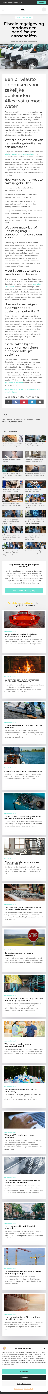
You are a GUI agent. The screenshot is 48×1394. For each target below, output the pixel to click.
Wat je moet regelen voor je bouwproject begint (17, 1045)
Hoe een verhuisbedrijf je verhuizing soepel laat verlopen (22, 1318)
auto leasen (7, 419)
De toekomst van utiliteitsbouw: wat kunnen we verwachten (22, 1182)
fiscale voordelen (33, 419)
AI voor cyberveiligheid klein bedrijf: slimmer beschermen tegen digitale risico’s (34, 521)
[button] (45, 1348)
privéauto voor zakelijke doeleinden (20, 154)
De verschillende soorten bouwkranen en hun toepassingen (23, 1273)
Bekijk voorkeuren (24, 1384)
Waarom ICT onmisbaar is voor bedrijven (19, 1136)
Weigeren (24, 1377)
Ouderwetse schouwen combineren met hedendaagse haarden (22, 681)
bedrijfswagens (19, 419)
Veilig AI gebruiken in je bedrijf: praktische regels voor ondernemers (35, 537)
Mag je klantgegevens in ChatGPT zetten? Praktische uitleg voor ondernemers (11, 553)
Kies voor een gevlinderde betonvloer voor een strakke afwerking (22, 908)
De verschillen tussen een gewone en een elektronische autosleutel (22, 817)
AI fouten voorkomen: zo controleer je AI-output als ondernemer (11, 537)
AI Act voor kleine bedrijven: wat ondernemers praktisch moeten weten (34, 553)
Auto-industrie (24, 18)
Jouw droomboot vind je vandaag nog (23, 771)
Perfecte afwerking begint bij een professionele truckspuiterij (20, 635)
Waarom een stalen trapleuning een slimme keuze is (22, 863)
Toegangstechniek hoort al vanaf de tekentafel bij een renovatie (34, 446)
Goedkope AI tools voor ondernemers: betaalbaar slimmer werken (10, 521)
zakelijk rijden (16, 422)
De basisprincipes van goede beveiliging (18, 954)
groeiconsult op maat (14, 383)
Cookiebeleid (18, 1389)
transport (6, 422)
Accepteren (24, 1371)
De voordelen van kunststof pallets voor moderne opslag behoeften (23, 999)
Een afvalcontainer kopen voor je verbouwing (20, 1090)
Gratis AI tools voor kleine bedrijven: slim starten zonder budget (35, 505)
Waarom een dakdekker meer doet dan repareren (23, 726)
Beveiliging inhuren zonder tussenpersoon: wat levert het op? (12, 475)
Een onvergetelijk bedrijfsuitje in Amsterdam (20, 1227)
